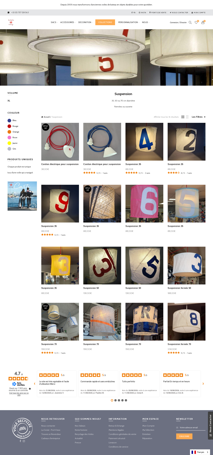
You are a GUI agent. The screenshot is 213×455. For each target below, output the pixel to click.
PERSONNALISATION (128, 22)
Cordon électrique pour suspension (60, 164)
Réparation (147, 438)
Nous (145, 22)
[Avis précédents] (35, 384)
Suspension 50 (91, 288)
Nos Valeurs (80, 425)
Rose (15, 137)
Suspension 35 (133, 164)
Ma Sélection (148, 430)
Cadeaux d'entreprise (50, 438)
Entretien (146, 434)
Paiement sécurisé (117, 438)
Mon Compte (148, 425)
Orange (16, 131)
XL (9, 100)
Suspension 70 (49, 344)
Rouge (15, 126)
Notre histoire (81, 430)
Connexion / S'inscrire (178, 22)
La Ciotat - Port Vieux (50, 430)
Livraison (113, 442)
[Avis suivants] (203, 384)
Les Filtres (197, 116)
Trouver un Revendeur (51, 434)
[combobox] (200, 452)
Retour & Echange (116, 425)
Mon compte (199, 12)
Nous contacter (180, 12)
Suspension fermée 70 (179, 344)
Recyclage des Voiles (84, 434)
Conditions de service (118, 446)
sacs (53, 22)
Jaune (15, 143)
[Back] (11, 61)
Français (200, 452)
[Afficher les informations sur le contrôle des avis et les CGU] (30, 389)
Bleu (14, 120)
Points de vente (158, 12)
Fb (134, 12)
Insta (143, 12)
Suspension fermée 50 (179, 288)
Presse (78, 442)
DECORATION (84, 22)
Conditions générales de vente (122, 434)
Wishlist (197, 21)
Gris (14, 148)
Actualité (79, 438)
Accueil (47, 117)
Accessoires (67, 22)
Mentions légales (116, 430)
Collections (105, 22)
